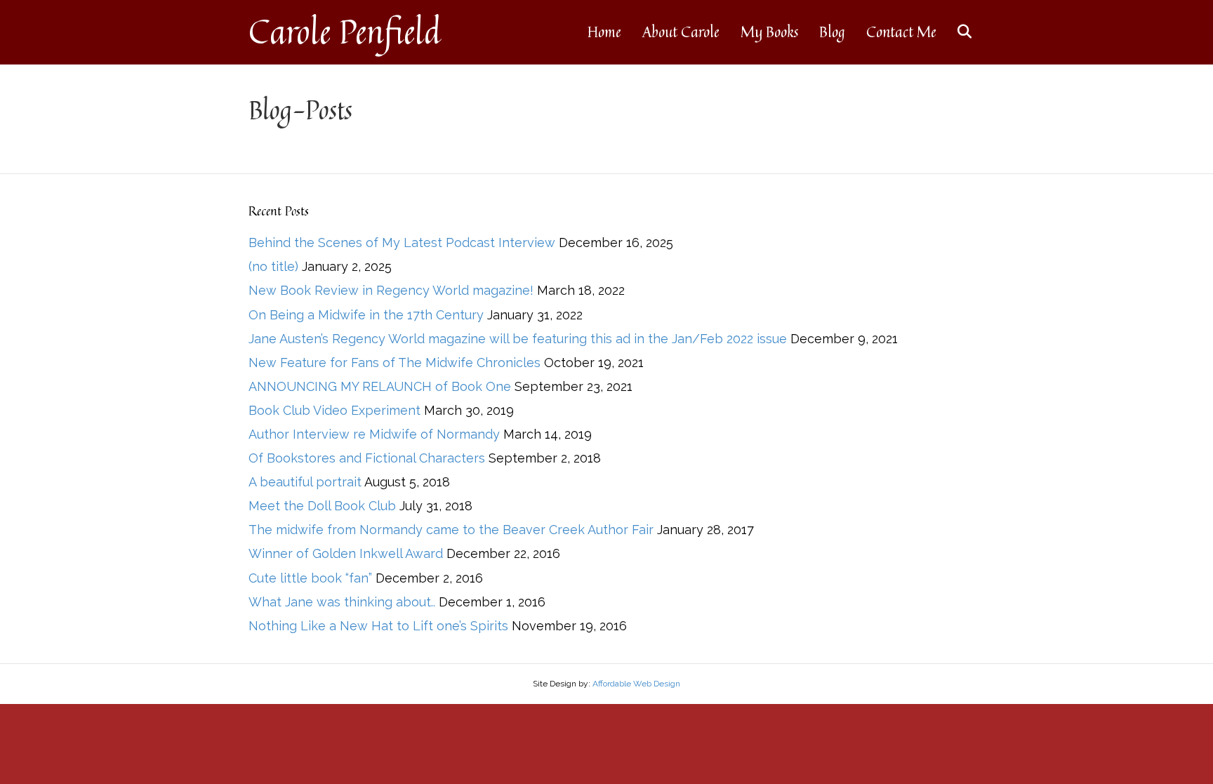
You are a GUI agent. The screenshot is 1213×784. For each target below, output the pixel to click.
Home (604, 31)
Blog (832, 31)
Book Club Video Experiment (334, 410)
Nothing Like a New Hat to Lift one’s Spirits (378, 625)
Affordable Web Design (636, 684)
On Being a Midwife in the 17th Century (366, 314)
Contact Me (901, 31)
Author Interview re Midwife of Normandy (374, 434)
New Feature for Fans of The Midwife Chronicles (394, 362)
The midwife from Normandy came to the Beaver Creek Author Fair (451, 529)
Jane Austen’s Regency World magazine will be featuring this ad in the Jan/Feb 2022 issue (517, 338)
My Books (769, 31)
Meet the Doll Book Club (322, 505)
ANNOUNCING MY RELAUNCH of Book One (379, 386)
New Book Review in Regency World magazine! (390, 290)
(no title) (273, 266)
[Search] (956, 31)
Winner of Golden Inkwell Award (345, 553)
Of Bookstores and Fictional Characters (366, 458)
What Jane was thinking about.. (341, 601)
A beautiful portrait (305, 481)
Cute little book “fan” (310, 578)
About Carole (681, 31)
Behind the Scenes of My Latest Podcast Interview (401, 242)
